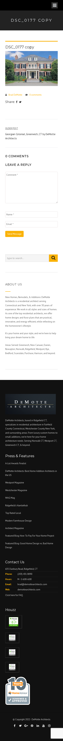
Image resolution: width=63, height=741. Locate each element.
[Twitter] (20, 102)
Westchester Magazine (16, 490)
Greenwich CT (12, 445)
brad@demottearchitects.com (32, 584)
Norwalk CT (38, 440)
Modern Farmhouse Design (18, 520)
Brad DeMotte (15, 94)
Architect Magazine (14, 528)
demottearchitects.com (29, 589)
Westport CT (50, 440)
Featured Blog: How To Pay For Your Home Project (29, 535)
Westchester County (35, 428)
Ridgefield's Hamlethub (16, 505)
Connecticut (18, 428)
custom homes (47, 432)
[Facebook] (17, 102)
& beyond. (25, 445)
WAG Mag (10, 497)
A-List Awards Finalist (15, 463)
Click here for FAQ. (14, 595)
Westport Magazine (14, 482)
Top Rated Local (13, 513)
